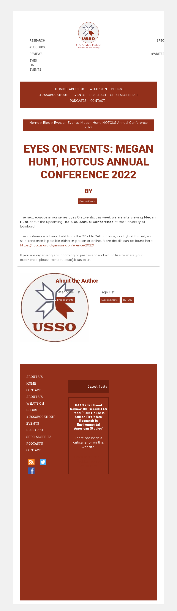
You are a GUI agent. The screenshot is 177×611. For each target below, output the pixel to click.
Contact (97, 101)
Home (60, 89)
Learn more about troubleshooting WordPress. (88, 461)
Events (79, 95)
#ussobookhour (53, 95)
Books (116, 89)
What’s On (98, 89)
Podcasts (78, 101)
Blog (47, 123)
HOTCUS (127, 300)
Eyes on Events (87, 201)
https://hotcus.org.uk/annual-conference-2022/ (57, 245)
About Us (77, 89)
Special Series (123, 95)
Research (97, 95)
